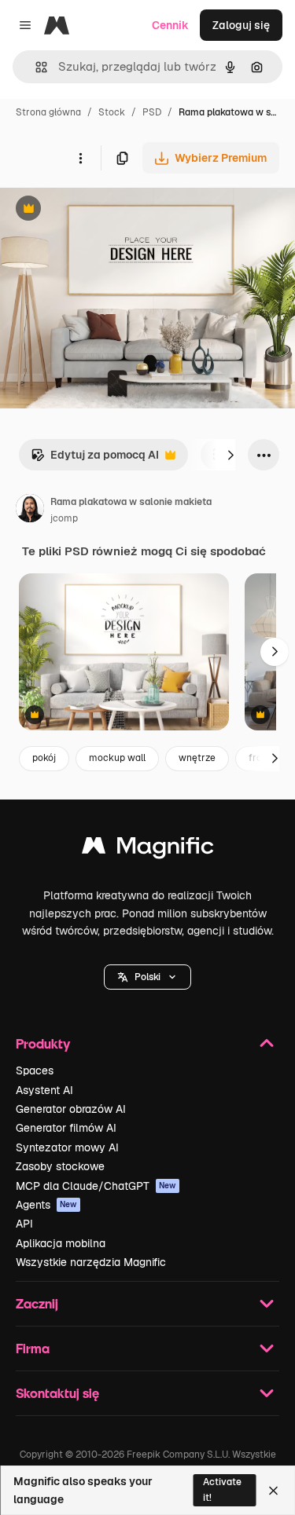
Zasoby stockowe (60, 1166)
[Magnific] (148, 849)
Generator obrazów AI (71, 1109)
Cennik (170, 25)
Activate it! (222, 1489)
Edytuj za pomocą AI (95, 459)
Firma (33, 1348)
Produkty (43, 1043)
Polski (147, 977)
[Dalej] (230, 454)
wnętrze (197, 758)
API (24, 1224)
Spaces (34, 1070)
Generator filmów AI (66, 1128)
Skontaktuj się (57, 1393)
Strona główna (48, 112)
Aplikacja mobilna (60, 1243)
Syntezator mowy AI (67, 1147)
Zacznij (37, 1303)
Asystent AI (44, 1090)
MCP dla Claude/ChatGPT (96, 1186)
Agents (46, 1205)
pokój (44, 758)
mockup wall (117, 758)
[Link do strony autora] (30, 510)
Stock (111, 112)
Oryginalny (108, 210)
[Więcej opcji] (80, 158)
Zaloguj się (241, 25)
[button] (147, 977)
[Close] (273, 1490)
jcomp (64, 518)
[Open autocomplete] (35, 67)
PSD (151, 112)
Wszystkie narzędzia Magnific (91, 1262)
